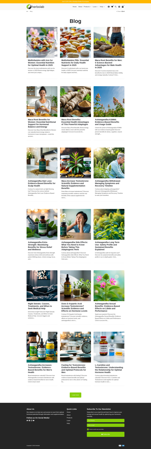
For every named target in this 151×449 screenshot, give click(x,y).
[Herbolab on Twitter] (27, 420)
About (80, 6)
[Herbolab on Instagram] (31, 420)
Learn (95, 6)
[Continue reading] (42, 42)
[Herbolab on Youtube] (33, 420)
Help (102, 6)
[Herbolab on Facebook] (29, 420)
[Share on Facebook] (122, 11)
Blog (31, 11)
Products (87, 6)
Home (75, 6)
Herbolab (37, 445)
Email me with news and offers (96, 429)
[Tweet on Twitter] (123, 11)
